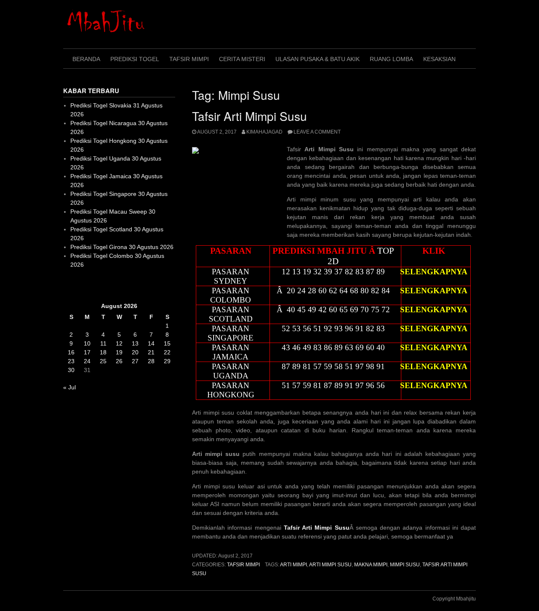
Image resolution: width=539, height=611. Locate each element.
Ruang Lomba (391, 59)
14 (151, 343)
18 (103, 352)
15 (167, 343)
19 (119, 352)
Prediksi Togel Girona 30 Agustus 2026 (121, 247)
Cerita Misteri (242, 59)
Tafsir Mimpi (189, 59)
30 (71, 370)
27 (135, 361)
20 (135, 352)
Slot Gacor (77, 285)
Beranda (86, 59)
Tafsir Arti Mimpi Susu (249, 115)
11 (103, 343)
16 (71, 352)
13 (135, 343)
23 (71, 361)
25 (103, 361)
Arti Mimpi (293, 565)
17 (87, 352)
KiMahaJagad (264, 132)
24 (87, 361)
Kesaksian (439, 59)
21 (151, 352)
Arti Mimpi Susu (330, 565)
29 (167, 361)
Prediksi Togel (134, 59)
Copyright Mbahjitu (454, 599)
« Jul (69, 387)
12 (119, 343)
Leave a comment (317, 132)
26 (119, 361)
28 (151, 361)
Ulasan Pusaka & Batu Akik (317, 59)
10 (87, 343)
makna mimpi (370, 565)
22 (167, 352)
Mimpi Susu (405, 565)
